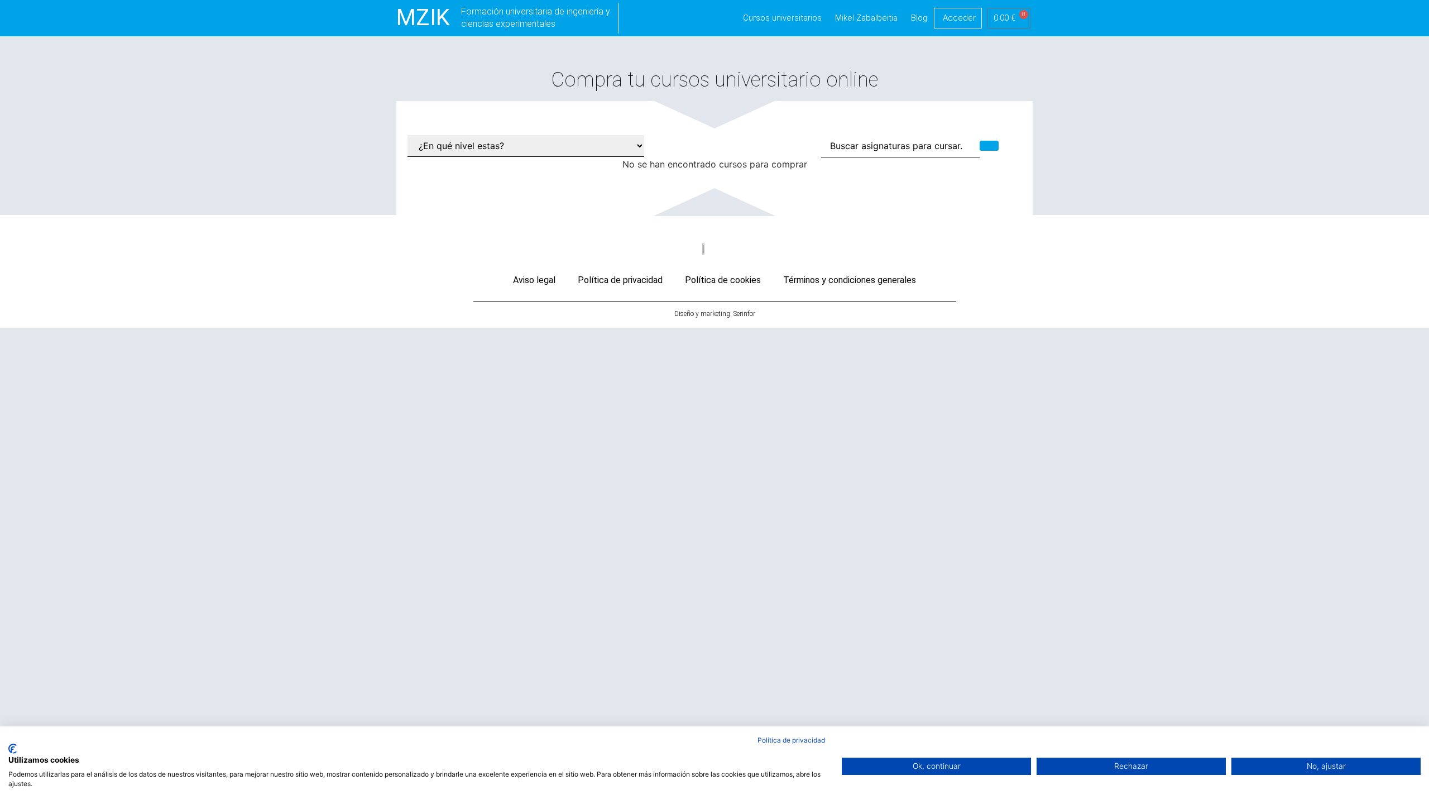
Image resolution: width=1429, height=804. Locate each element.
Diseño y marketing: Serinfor (714, 314)
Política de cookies (723, 280)
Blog (919, 18)
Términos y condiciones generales (849, 280)
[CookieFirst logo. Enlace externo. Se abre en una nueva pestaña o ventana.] (12, 749)
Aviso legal (534, 280)
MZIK (423, 17)
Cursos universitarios (782, 18)
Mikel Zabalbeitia (866, 18)
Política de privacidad (620, 280)
